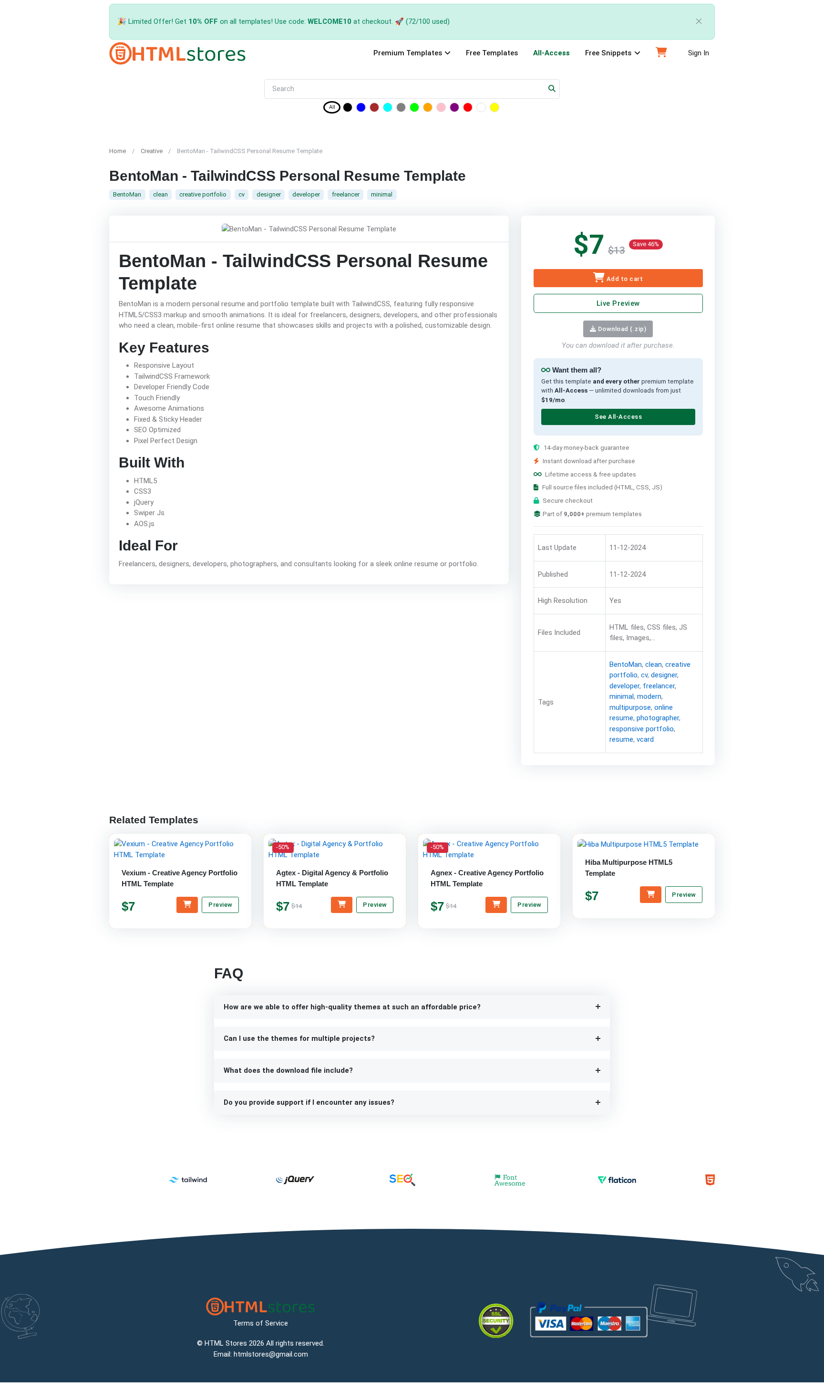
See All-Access (617, 417)
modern (649, 697)
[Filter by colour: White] (481, 109)
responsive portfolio (641, 729)
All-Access (551, 53)
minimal (381, 194)
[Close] (699, 21)
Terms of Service (260, 1323)
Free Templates (492, 53)
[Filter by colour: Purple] (454, 109)
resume (621, 740)
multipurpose (629, 707)
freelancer (346, 194)
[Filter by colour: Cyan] (387, 109)
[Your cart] (661, 53)
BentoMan (127, 194)
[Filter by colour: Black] (347, 109)
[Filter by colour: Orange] (428, 109)
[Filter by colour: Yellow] (494, 109)
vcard (644, 740)
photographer (657, 718)
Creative (152, 151)
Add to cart (624, 278)
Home (117, 151)
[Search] (552, 89)
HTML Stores (226, 1343)
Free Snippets (608, 53)
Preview (220, 904)
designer (269, 194)
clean (160, 194)
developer (306, 194)
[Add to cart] (187, 905)
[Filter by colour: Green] (414, 109)
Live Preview (617, 303)
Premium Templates (407, 53)
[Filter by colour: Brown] (374, 109)
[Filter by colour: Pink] (441, 109)
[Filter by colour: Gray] (401, 109)
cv (241, 194)
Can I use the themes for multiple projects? (299, 1038)
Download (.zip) (621, 328)
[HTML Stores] (177, 53)
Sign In (698, 53)
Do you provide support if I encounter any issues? (309, 1102)
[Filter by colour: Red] (468, 109)
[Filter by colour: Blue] (361, 109)
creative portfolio (203, 194)
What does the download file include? (288, 1070)
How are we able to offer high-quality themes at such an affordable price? (352, 1007)
